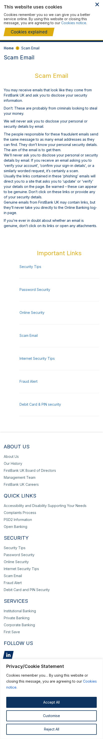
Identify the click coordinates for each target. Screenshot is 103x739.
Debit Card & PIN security (40, 404)
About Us (11, 456)
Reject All (51, 729)
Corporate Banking (19, 625)
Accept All (51, 702)
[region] (51, 699)
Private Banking (17, 618)
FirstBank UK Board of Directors (30, 470)
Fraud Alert (29, 381)
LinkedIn (8, 655)
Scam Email (29, 335)
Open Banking (15, 526)
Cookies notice (73, 23)
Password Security (35, 289)
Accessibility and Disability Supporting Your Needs (45, 505)
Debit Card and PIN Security (27, 590)
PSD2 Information (18, 519)
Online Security (32, 312)
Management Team (20, 477)
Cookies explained (29, 31)
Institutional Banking (20, 611)
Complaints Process (20, 512)
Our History (13, 463)
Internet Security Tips (37, 358)
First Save (12, 632)
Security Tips (30, 266)
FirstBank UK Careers (21, 484)
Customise (51, 716)
